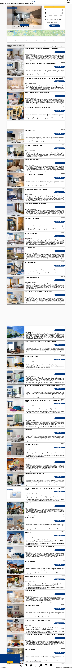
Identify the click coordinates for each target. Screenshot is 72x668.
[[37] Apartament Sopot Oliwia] (15, 611)
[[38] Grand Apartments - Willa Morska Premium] (15, 626)
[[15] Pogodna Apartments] (15, 268)
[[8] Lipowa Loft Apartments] (15, 166)
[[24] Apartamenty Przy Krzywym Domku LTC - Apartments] (15, 421)
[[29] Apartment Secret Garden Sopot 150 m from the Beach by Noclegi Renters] (15, 494)
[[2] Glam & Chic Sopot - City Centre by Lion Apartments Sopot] (15, 69)
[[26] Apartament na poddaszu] (15, 450)
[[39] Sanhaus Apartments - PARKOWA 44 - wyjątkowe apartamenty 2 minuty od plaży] (15, 641)
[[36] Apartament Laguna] (15, 597)
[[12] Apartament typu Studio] (15, 224)
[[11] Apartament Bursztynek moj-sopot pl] (15, 210)
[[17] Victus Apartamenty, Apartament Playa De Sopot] (15, 298)
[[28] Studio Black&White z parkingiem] (15, 479)
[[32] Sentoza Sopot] (15, 538)
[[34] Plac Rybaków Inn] (15, 567)
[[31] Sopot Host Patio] (15, 523)
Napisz (71, 667)
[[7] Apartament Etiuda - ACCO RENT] (15, 151)
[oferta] (11, 60)
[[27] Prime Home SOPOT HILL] (15, 465)
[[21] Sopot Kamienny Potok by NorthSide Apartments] (15, 377)
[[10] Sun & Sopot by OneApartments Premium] (15, 195)
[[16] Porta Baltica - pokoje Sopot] (15, 283)
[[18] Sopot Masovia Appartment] (15, 333)
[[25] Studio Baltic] (15, 435)
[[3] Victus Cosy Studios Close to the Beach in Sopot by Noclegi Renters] (15, 84)
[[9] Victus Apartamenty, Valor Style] (15, 180)
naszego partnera (49, 383)
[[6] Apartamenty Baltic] (15, 136)
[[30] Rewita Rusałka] (15, 509)
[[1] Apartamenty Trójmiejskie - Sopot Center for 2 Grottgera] (15, 55)
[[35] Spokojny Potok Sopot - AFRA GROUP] (15, 582)
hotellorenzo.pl (36, 2)
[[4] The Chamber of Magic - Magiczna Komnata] (15, 99)
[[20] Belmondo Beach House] (15, 362)
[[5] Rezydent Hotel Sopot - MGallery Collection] (15, 113)
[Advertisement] (36, 315)
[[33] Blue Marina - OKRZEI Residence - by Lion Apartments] (15, 553)
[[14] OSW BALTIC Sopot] (15, 254)
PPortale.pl (5, 667)
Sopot (8, 50)
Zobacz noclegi (60, 51)
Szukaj (54, 25)
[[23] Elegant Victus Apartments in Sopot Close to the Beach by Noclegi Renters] (15, 406)
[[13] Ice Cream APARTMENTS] (15, 239)
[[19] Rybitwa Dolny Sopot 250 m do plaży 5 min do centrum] (15, 348)
